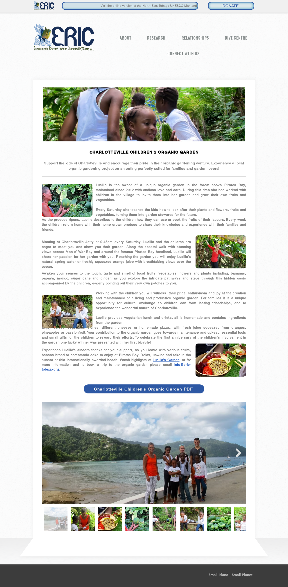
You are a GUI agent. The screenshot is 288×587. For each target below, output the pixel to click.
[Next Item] (238, 452)
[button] (125, 38)
